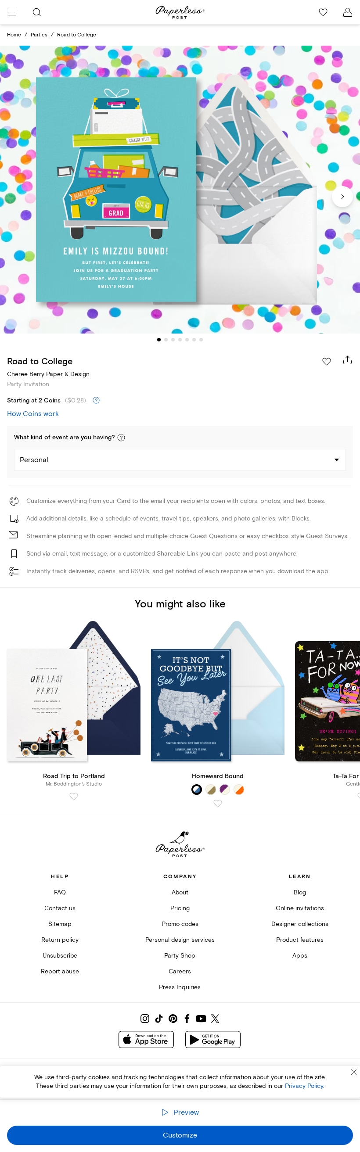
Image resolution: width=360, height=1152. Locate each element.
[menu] (12, 12)
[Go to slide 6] (194, 339)
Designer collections (299, 924)
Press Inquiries (180, 987)
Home (14, 35)
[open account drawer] (347, 12)
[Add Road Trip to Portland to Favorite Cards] (73, 796)
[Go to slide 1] (159, 339)
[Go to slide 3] (173, 339)
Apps (299, 955)
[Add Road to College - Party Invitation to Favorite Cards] (326, 361)
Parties (39, 35)
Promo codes (180, 924)
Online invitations (300, 908)
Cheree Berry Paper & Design (48, 374)
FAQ (60, 892)
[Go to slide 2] (166, 339)
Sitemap (60, 924)
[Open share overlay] (347, 360)
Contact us (60, 908)
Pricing (180, 908)
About (180, 892)
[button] (121, 437)
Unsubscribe (60, 955)
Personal (34, 460)
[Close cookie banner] (354, 1072)
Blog (300, 892)
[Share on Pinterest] (173, 1018)
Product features (300, 940)
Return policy (60, 940)
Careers (180, 971)
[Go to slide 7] (201, 339)
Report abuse (60, 971)
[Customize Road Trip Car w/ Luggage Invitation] (180, 189)
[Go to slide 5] (187, 339)
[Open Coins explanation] (96, 400)
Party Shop (179, 955)
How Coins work (33, 413)
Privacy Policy (304, 1086)
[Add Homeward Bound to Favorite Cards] (217, 803)
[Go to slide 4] (180, 339)
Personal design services (180, 940)
